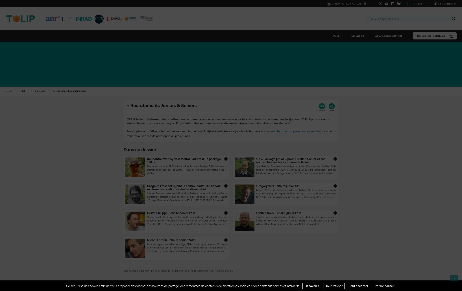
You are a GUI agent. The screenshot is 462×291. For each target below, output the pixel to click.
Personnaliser (384, 286)
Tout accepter (358, 286)
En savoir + (311, 286)
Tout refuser (334, 286)
